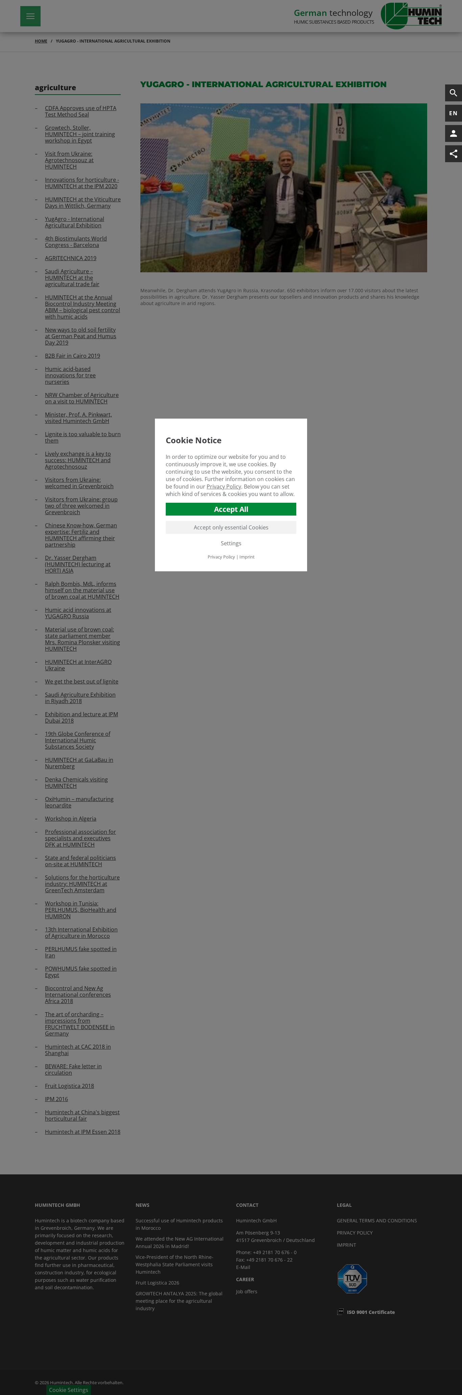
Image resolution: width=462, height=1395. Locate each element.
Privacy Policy (224, 486)
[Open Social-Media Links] (453, 153)
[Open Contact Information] (453, 133)
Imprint (247, 557)
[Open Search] (453, 92)
